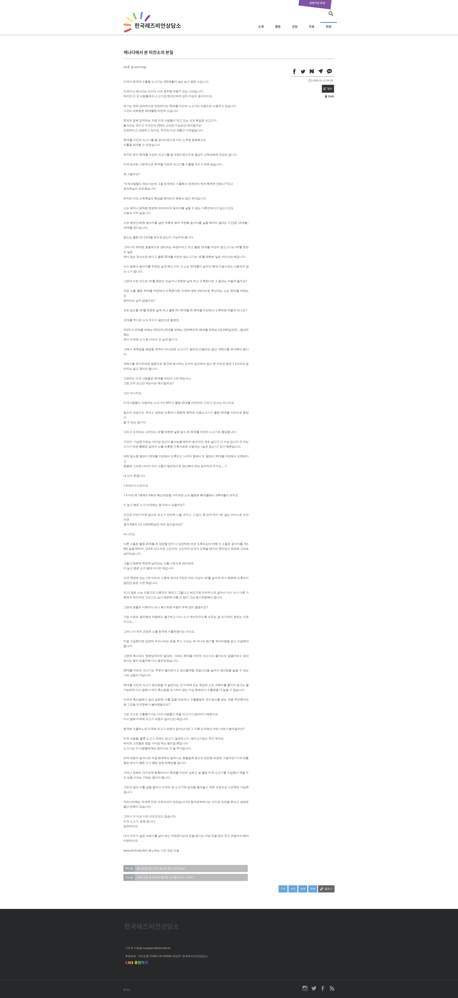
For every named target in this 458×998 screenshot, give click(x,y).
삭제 (292, 888)
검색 (302, 888)
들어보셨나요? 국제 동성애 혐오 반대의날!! (155, 868)
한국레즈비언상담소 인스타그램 (305, 988)
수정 (283, 888)
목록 (312, 888)
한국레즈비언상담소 (152, 26)
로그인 (126, 989)
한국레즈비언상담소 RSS (331, 988)
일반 (329, 88)
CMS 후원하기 (136, 962)
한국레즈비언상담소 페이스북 (322, 988)
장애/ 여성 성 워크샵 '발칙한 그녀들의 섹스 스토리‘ (159, 877)
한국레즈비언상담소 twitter (314, 988)
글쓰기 (328, 888)
